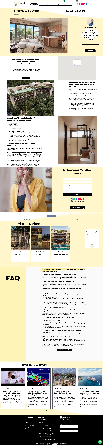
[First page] (41, 411)
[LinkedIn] (86, 4)
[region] (20, 244)
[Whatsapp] (77, 4)
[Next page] (59, 411)
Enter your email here (64, 424)
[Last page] (61, 411)
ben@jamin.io (54, 444)
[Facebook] (79, 4)
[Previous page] (44, 411)
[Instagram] (82, 4)
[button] (38, 35)
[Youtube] (84, 4)
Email (83, 46)
